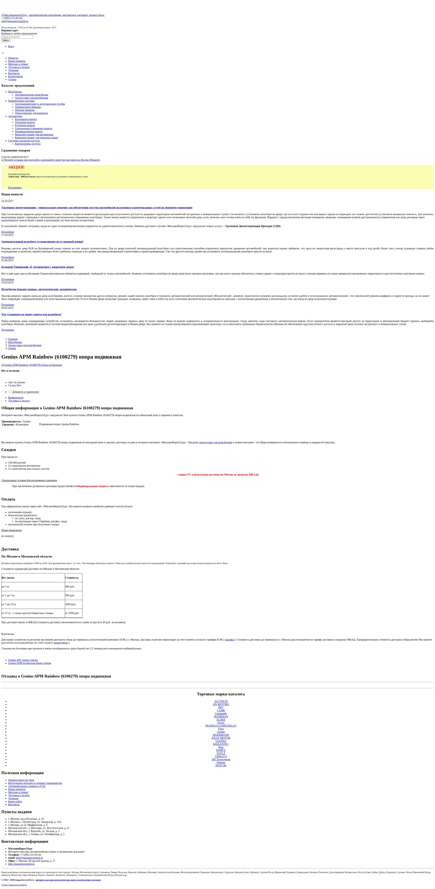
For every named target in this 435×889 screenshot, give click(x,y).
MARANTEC (221, 744)
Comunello (221, 713)
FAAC (221, 722)
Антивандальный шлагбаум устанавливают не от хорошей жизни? (42, 241)
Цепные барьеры (24, 110)
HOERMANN (221, 734)
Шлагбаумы (15, 91)
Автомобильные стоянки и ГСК (26, 786)
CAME (221, 710)
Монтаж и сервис (18, 64)
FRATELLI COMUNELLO (220, 725)
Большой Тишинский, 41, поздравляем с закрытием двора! (37, 266)
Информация (15, 397)
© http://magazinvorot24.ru (14, 885)
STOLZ (221, 753)
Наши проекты (16, 61)
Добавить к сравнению (25, 391)
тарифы (229, 639)
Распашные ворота (26, 119)
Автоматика (15, 116)
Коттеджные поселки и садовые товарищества (35, 783)
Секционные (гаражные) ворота (33, 128)
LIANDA (221, 741)
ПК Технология (221, 759)
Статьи (12, 79)
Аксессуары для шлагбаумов (31, 97)
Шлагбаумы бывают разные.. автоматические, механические (39, 289)
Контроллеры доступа (27, 143)
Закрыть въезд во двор (21, 780)
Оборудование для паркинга (31, 113)
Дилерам (13, 70)
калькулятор (61, 642)
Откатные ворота (25, 122)
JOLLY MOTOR (221, 738)
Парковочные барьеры (28, 107)
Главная (12, 339)
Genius (12, 348)
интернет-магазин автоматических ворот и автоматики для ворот (68, 880)
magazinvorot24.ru (14, 21)
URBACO (221, 756)
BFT (220, 707)
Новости (13, 57)
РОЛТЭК (221, 765)
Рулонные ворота (25, 125)
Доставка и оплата (19, 67)
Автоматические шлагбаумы (31, 94)
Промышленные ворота (28, 131)
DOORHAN (221, 716)
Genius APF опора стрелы (23, 660)
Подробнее (7, 231)
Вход (11, 46)
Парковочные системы (21, 100)
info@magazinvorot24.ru (29, 857)
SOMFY (221, 750)
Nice (220, 747)
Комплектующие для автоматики (34, 134)
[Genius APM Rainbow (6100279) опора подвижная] (31, 364)
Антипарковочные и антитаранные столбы (40, 103)
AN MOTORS (221, 704)
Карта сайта (15, 801)
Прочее (221, 762)
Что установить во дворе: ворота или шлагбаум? (31, 314)
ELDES (221, 719)
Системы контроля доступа (24, 140)
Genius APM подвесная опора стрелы (29, 663)
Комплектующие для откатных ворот (36, 137)
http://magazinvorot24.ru (21, 863)
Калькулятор (15, 76)
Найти (6, 40)
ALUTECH (221, 701)
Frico (221, 728)
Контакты (14, 73)
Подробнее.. (15, 187)
